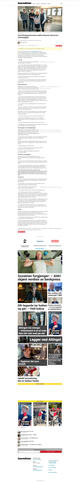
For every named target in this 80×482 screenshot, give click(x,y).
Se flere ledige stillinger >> (40, 248)
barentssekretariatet (58, 228)
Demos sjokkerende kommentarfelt (27, 441)
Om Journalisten (51, 465)
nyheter (39, 228)
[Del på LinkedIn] (58, 46)
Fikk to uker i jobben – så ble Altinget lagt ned (29, 437)
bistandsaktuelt (51, 228)
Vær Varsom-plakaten (52, 461)
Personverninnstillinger (52, 472)
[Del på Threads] (59, 46)
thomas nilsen (29, 228)
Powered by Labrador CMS (40, 480)
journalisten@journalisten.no (38, 466)
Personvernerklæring (52, 467)
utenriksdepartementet (22, 228)
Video (34, 3)
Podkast (38, 3)
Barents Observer (34, 51)
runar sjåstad (34, 228)
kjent (26, 51)
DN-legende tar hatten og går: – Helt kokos (29, 434)
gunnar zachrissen (44, 228)
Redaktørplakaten (53, 462)
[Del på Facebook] (56, 46)
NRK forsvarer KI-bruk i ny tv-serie (27, 431)
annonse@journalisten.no (37, 470)
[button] (18, 236)
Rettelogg (50, 469)
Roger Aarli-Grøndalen (37, 459)
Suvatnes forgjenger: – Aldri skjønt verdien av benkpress (31, 444)
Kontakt (48, 3)
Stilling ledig (43, 3)
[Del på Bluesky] (61, 46)
